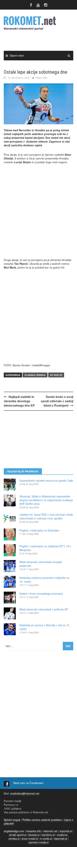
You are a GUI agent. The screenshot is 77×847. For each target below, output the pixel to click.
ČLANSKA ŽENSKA (35, 375)
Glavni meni (17, 55)
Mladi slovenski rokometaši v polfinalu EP (43, 609)
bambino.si (48, 835)
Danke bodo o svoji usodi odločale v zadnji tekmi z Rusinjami (57, 401)
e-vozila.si (46, 838)
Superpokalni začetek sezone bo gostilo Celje (46, 480)
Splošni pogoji (12, 820)
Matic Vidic (42, 77)
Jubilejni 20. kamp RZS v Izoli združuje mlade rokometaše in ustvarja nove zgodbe (46, 516)
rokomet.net (50, 831)
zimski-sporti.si (17, 835)
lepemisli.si (60, 838)
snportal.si (66, 831)
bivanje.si (33, 835)
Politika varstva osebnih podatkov (42, 820)
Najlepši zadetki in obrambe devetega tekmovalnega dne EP (19, 401)
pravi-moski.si (30, 838)
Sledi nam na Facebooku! (28, 783)
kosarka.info (34, 831)
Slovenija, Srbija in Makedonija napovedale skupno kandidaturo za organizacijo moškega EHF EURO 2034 (46, 500)
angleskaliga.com (14, 831)
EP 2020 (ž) (56, 375)
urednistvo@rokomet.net (24, 793)
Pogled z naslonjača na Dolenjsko (39, 530)
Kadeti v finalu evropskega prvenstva (41, 593)
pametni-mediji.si (39, 842)
